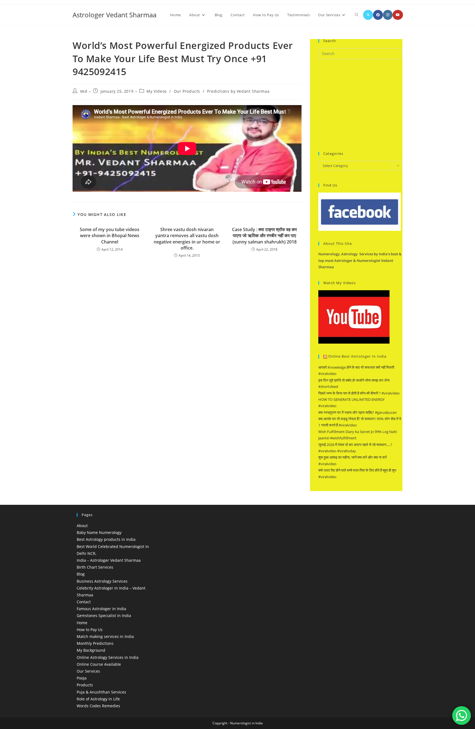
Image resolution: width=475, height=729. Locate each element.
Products (85, 684)
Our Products (187, 91)
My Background (91, 650)
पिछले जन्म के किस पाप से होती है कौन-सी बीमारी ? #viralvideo (359, 393)
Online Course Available (99, 664)
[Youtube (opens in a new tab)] (398, 15)
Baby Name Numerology (99, 532)
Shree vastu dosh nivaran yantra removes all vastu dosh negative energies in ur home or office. (187, 238)
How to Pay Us (90, 629)
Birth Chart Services (95, 567)
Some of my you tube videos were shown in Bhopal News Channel (109, 235)
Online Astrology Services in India (108, 657)
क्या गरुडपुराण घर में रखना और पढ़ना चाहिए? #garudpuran (357, 412)
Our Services (88, 671)
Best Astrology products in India (106, 539)
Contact (84, 601)
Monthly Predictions (95, 643)
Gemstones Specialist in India (104, 615)
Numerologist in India (246, 723)
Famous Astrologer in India (101, 608)
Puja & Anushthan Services (101, 692)
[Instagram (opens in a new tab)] (388, 15)
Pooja (82, 678)
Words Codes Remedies (98, 705)
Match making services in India (105, 636)
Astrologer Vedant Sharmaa (114, 14)
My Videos (157, 91)
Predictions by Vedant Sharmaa (238, 91)
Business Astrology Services (102, 581)
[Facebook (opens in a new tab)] (378, 15)
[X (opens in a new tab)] (368, 15)
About (82, 525)
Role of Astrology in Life (98, 698)
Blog (81, 574)
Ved (83, 91)
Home (82, 622)
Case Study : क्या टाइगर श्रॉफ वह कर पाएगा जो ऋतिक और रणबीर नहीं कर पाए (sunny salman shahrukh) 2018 (264, 235)
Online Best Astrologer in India (357, 356)
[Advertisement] (359, 104)
